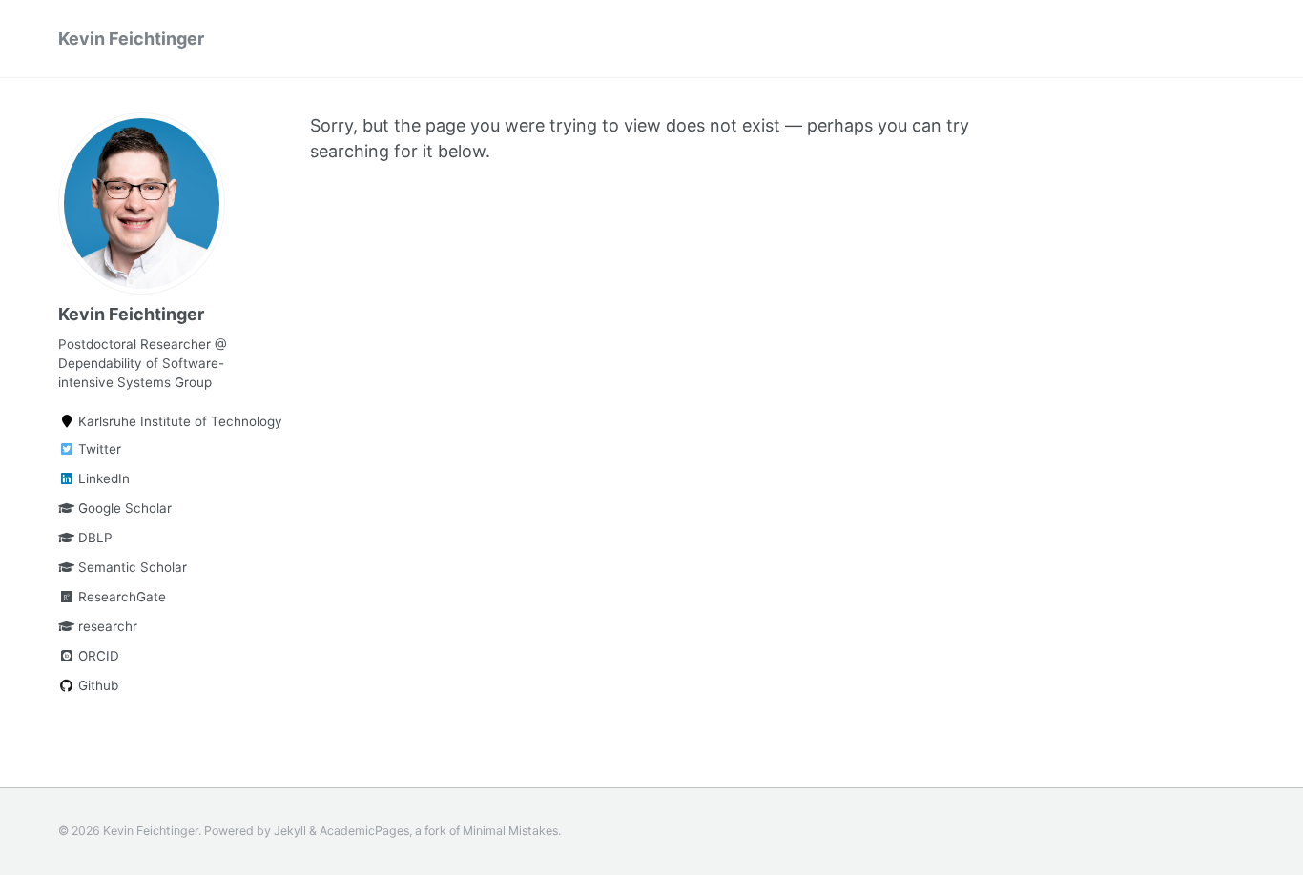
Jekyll (290, 831)
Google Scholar (123, 508)
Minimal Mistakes (510, 831)
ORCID (96, 655)
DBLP (93, 537)
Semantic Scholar (130, 567)
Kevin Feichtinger (131, 39)
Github (96, 685)
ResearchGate (120, 596)
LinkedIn (102, 478)
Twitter (97, 449)
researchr (105, 626)
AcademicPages (364, 831)
